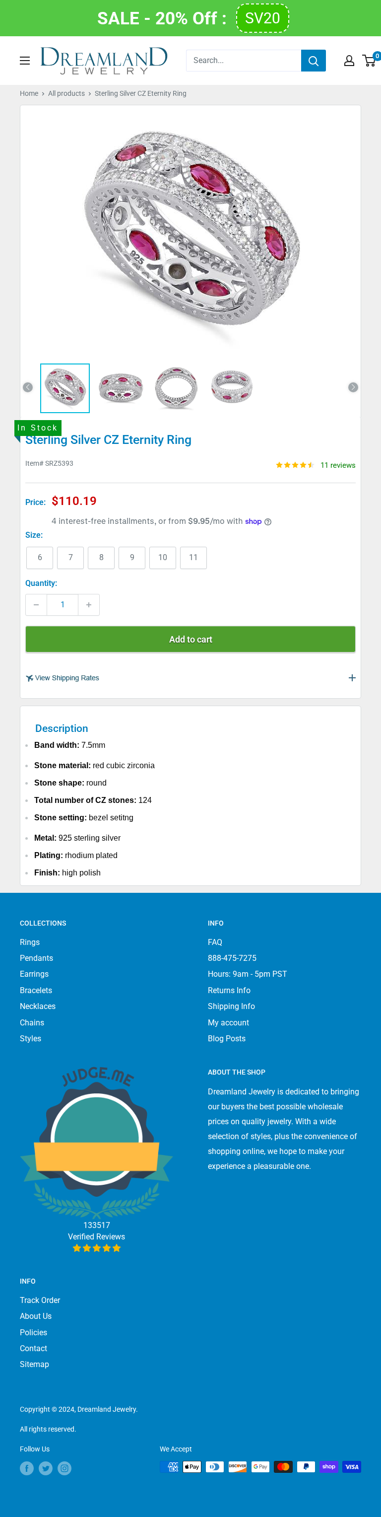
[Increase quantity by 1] (88, 604)
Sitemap (34, 1364)
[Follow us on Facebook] (27, 1468)
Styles (30, 1038)
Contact (33, 1348)
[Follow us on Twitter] (46, 1468)
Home (29, 93)
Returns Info (229, 990)
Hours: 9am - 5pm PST (247, 974)
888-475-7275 (232, 958)
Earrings (34, 974)
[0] (369, 61)
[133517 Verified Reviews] (96, 1248)
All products (66, 93)
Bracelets (36, 990)
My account (228, 1022)
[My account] (349, 60)
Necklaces (38, 1006)
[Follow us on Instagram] (64, 1468)
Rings (30, 942)
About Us (36, 1316)
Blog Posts (227, 1038)
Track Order (40, 1300)
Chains (32, 1022)
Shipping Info (231, 1006)
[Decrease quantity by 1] (36, 604)
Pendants (36, 958)
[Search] (313, 61)
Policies (33, 1332)
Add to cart (190, 639)
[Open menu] (25, 61)
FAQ (215, 942)
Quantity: (41, 583)
